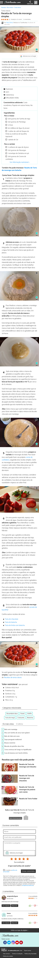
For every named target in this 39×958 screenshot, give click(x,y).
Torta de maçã (10, 717)
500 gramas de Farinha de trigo (19, 118)
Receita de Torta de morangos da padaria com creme (27, 789)
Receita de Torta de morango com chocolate (26, 778)
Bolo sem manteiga (10, 729)
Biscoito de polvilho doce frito (14, 746)
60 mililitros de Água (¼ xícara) (18, 128)
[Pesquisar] (36, 2)
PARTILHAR (30, 4)
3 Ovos (10, 125)
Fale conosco (6, 953)
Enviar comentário (28, 871)
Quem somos (27, 950)
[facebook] (5, 942)
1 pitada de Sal (13, 139)
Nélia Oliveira (9, 23)
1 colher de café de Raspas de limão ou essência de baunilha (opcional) (17, 134)
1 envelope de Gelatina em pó (18, 153)
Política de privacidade (30, 953)
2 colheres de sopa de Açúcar (18, 147)
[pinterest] (21, 942)
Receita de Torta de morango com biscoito (27, 765)
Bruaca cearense (9, 743)
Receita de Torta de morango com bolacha (19, 169)
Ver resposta (6, 906)
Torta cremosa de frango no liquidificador (18, 749)
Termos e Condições (17, 953)
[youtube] (17, 942)
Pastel (22, 713)
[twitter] (9, 942)
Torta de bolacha (11, 622)
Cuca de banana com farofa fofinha (16, 753)
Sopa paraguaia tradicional (13, 739)
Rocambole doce (12, 713)
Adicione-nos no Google (29, 56)
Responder (14, 906)
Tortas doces (17, 7)
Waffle (29, 713)
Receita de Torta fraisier (28, 799)
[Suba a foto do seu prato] (26, 818)
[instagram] (13, 942)
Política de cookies (8, 956)
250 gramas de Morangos (17, 150)
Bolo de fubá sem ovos (12, 736)
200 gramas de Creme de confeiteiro (16, 158)
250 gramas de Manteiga (17, 121)
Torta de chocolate (11, 619)
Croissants (21, 717)
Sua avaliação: (19, 862)
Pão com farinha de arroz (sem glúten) (17, 732)
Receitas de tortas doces (13, 677)
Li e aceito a (10, 871)
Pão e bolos (10, 7)
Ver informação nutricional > (20, 162)
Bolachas (30, 717)
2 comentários (27, 19)
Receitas (3, 7)
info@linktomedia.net (27, 885)
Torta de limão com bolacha (15, 625)
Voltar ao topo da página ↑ (19, 930)
